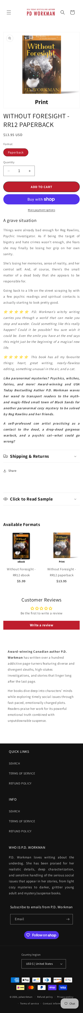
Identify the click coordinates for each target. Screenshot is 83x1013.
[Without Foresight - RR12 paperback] (61, 563)
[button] (9, 12)
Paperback (16, 152)
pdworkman (25, 996)
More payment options (41, 210)
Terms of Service (22, 773)
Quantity (8, 162)
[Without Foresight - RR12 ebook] (21, 563)
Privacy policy (65, 996)
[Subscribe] (68, 919)
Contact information (55, 1003)
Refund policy (20, 783)
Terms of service (29, 1003)
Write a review (41, 625)
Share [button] (12, 471)
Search (14, 763)
